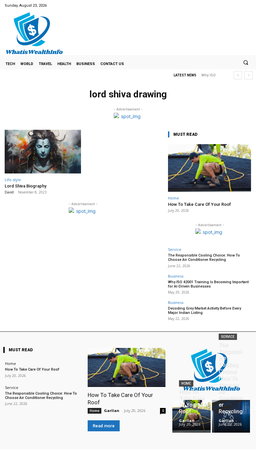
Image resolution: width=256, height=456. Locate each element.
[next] (248, 75)
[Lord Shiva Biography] (43, 151)
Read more (104, 425)
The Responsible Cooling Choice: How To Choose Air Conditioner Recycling (204, 257)
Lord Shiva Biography (25, 185)
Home (173, 198)
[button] (246, 62)
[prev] (238, 75)
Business (175, 276)
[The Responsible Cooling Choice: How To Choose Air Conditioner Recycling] (231, 416)
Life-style (13, 179)
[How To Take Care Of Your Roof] (209, 168)
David (9, 192)
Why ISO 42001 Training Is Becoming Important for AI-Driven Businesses (208, 284)
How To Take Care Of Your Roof (199, 204)
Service (174, 249)
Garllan (111, 410)
